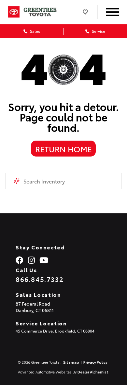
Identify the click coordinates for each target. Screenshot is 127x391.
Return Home (63, 148)
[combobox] (63, 181)
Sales (34, 31)
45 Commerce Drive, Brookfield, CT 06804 (55, 331)
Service (98, 31)
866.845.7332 (40, 279)
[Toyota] (14, 12)
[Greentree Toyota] (44, 11)
